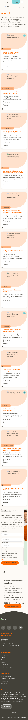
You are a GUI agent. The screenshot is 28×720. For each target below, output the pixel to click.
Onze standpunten (6, 676)
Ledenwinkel (4, 664)
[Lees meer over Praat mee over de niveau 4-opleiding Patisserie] (14, 386)
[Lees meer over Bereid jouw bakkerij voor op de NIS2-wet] (14, 505)
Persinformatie (5, 681)
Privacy (14, 712)
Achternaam (4, 537)
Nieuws (3, 657)
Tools (2, 660)
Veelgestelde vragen (6, 667)
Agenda (3, 662)
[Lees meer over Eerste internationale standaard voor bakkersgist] (14, 267)
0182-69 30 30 (9, 603)
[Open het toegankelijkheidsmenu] (22, 2)
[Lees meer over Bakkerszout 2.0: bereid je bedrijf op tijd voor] (14, 69)
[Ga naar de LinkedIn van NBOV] (3, 628)
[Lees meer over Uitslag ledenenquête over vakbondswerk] (14, 426)
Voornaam (4, 531)
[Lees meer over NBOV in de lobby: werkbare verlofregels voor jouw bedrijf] (14, 228)
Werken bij (4, 683)
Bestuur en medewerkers (8, 679)
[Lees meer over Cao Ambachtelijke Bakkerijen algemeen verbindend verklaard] (14, 188)
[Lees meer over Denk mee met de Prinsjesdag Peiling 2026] (14, 307)
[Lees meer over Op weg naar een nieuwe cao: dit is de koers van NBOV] (14, 346)
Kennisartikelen (5, 655)
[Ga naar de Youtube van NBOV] (21, 628)
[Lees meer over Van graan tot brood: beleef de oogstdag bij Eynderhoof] (14, 109)
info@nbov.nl (19, 603)
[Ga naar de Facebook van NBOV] (9, 628)
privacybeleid (5, 559)
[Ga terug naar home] (12, 7)
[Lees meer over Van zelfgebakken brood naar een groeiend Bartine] (14, 148)
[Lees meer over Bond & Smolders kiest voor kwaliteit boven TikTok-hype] (14, 465)
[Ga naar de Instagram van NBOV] (15, 628)
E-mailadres (4, 542)
